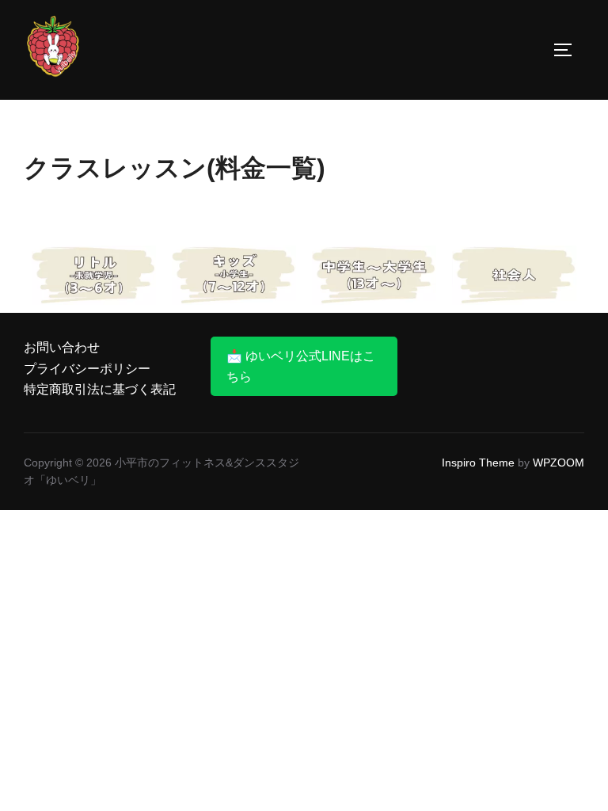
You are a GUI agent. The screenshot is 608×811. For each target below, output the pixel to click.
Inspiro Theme (478, 462)
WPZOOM (558, 462)
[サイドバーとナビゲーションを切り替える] (568, 49)
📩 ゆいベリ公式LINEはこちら (300, 366)
